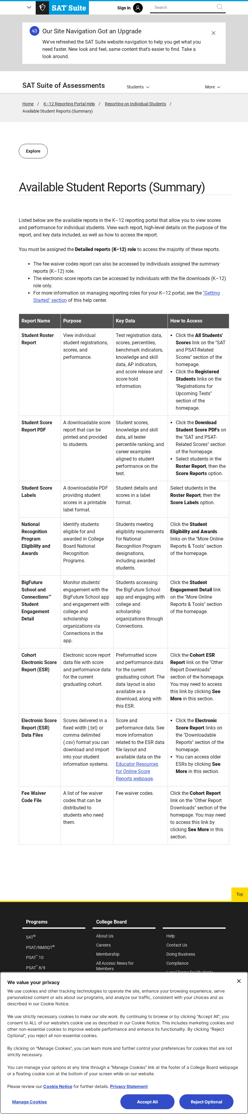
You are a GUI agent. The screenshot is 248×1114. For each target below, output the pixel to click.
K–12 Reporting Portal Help (69, 103)
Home (28, 103)
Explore (33, 151)
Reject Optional (206, 1101)
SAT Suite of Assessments (63, 85)
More (210, 86)
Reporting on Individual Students (135, 103)
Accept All (147, 1101)
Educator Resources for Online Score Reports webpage (137, 771)
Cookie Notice (57, 1086)
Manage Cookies (29, 1101)
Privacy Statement (129, 1086)
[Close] (239, 981)
